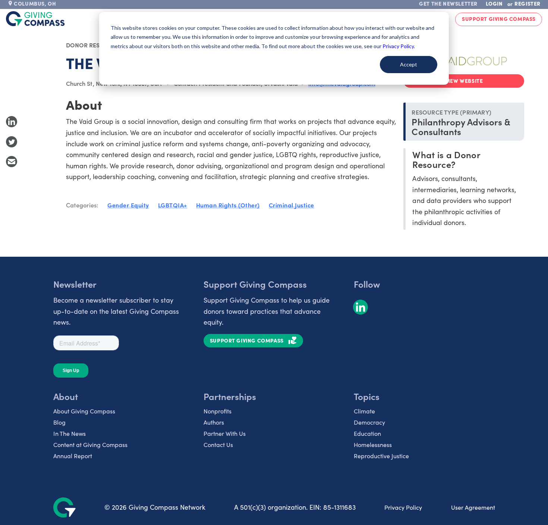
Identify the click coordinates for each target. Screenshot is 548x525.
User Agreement (473, 507)
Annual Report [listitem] (72, 456)
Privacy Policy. (398, 46)
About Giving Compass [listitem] (84, 411)
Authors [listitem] (214, 422)
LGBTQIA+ (172, 205)
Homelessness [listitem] (373, 445)
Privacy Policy (403, 507)
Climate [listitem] (364, 411)
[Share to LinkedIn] (11, 121)
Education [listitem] (367, 433)
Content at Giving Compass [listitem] (90, 445)
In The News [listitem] (69, 433)
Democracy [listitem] (369, 422)
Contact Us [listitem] (218, 445)
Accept (408, 64)
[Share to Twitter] (11, 141)
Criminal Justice (291, 205)
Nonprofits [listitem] (218, 411)
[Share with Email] (11, 161)
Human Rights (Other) (228, 205)
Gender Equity (128, 205)
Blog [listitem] (59, 422)
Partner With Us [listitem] (225, 433)
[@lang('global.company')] (35, 18)
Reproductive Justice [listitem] (381, 456)
